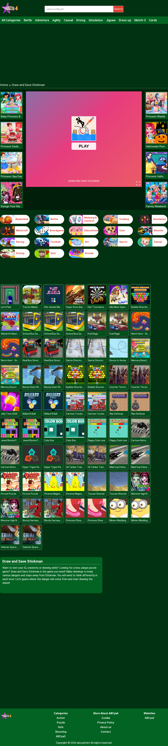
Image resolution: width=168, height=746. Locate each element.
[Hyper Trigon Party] (32, 463)
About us (105, 727)
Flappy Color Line (96, 440)
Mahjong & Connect (90, 219)
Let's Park (6, 307)
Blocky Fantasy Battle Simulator (39, 520)
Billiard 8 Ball (29, 413)
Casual (68, 20)
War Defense (116, 413)
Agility (56, 20)
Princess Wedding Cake (156, 116)
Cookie (106, 717)
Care (122, 230)
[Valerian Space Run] (10, 543)
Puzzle (61, 722)
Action (61, 717)
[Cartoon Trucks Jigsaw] (75, 410)
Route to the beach (120, 360)
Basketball (21, 219)
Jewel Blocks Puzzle (11, 440)
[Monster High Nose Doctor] (140, 490)
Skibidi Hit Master (10, 333)
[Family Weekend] (156, 202)
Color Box (49, 440)
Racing (20, 241)
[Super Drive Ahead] (75, 303)
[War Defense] (119, 410)
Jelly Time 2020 (9, 413)
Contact (106, 731)
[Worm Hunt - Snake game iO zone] (140, 330)
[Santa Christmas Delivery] (75, 356)
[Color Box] (53, 436)
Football (55, 241)
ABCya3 (60, 736)
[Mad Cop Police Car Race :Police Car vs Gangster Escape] (119, 463)
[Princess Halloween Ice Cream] (156, 172)
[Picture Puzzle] (10, 490)
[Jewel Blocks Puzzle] (10, 436)
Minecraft (22, 230)
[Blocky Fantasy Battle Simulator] (32, 516)
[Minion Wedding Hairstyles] (119, 516)
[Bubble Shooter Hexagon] (140, 303)
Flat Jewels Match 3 (54, 307)
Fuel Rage (93, 333)
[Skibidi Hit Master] (10, 330)
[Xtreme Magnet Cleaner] (53, 490)
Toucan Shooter (96, 493)
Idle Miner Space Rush (121, 307)
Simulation (96, 20)
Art (87, 241)
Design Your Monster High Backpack (11, 206)
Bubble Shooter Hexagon (144, 307)
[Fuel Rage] (97, 330)
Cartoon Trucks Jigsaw (78, 413)
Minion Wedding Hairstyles (123, 520)
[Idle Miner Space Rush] (119, 303)
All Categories (11, 20)
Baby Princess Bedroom (11, 116)
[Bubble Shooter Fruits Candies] (75, 383)
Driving (80, 20)
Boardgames (57, 230)
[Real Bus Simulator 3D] (32, 356)
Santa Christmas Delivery (79, 360)
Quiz (53, 253)
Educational (91, 230)
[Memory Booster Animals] (140, 356)
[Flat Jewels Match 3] (53, 303)
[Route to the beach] (119, 356)
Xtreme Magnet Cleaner (57, 493)
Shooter (158, 230)
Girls (60, 727)
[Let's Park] (10, 303)
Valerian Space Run (11, 547)
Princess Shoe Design (77, 520)
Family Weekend (156, 206)
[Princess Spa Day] (11, 172)
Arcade (89, 253)
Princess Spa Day (11, 176)
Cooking (124, 219)
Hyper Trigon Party (32, 467)
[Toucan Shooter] (97, 490)
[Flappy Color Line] (97, 436)
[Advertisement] (84, 50)
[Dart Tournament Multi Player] (97, 303)
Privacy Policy (105, 722)
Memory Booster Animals (144, 360)
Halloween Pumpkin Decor (156, 146)
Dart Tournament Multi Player (103, 307)
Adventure (42, 20)
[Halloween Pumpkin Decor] (156, 142)
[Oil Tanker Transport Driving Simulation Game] (75, 463)
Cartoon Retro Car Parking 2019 (147, 440)
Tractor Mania (30, 307)
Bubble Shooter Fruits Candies (82, 387)
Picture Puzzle (8, 493)
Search (118, 9)
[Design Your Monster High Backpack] (11, 202)
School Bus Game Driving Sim (38, 333)
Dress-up (125, 20)
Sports (123, 241)
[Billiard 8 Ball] (32, 410)
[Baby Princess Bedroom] (11, 112)
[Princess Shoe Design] (75, 516)
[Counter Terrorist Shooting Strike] (119, 383)
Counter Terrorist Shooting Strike (127, 387)
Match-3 (140, 20)
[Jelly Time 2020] (10, 410)
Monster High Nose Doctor (145, 493)
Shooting (60, 731)
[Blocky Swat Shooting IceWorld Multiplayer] (32, 383)
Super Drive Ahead (75, 307)
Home (4, 85)
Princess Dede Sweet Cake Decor (11, 146)
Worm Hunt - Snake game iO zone (148, 333)
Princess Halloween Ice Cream (156, 176)
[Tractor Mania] (32, 303)
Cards (153, 20)
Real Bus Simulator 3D (34, 360)
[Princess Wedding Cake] (156, 112)
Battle (28, 20)
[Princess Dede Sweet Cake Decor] (11, 142)
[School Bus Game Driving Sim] (32, 330)
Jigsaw (111, 20)
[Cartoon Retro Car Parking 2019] (140, 436)
